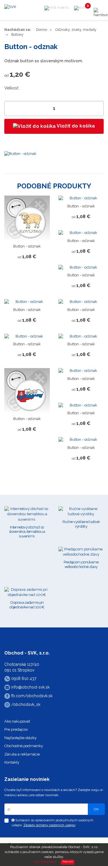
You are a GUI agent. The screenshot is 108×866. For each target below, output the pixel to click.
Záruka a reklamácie (22, 754)
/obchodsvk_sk (25, 704)
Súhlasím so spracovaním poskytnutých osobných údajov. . (52, 822)
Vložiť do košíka (75, 126)
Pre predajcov (16, 729)
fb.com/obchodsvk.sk (31, 695)
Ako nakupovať (17, 721)
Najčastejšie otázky (20, 738)
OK (96, 809)
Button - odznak (27, 246)
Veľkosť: (11, 88)
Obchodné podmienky (23, 746)
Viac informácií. (45, 862)
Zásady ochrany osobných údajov (49, 825)
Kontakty (11, 762)
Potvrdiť (67, 861)
